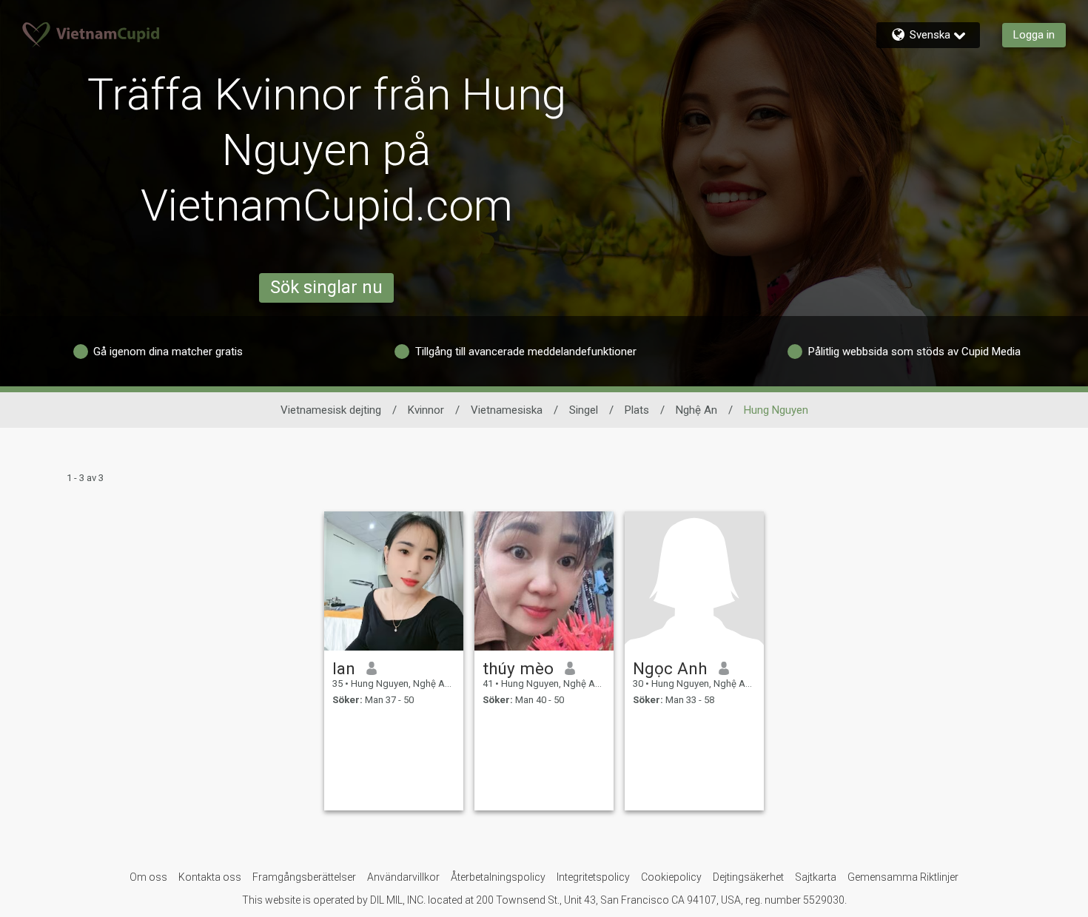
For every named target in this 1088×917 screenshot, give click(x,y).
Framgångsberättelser (304, 877)
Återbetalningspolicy (498, 877)
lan (343, 668)
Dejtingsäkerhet (748, 877)
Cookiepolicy (671, 877)
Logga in (1034, 34)
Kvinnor (426, 410)
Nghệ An (696, 410)
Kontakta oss (209, 877)
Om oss (148, 877)
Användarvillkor (403, 877)
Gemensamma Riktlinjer (902, 877)
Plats (637, 410)
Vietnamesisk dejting (331, 410)
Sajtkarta (815, 877)
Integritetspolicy (593, 877)
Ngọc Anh (670, 668)
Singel (583, 410)
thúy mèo (518, 668)
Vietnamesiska (507, 410)
